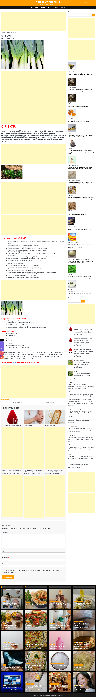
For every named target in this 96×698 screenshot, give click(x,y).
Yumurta (70, 195)
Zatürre (70, 148)
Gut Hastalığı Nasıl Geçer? (11, 667)
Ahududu (71, 416)
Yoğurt (70, 290)
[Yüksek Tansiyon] (72, 221)
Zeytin (69, 103)
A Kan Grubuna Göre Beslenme (83, 338)
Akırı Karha (72, 435)
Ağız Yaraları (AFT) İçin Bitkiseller (78, 409)
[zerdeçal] (72, 113)
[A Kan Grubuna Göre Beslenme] (70, 340)
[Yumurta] (72, 190)
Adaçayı (71, 382)
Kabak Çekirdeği (50, 425)
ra (69, 298)
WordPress (59, 695)
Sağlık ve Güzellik (89, 3)
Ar (93, 15)
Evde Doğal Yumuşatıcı (57, 646)
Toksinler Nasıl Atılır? (10, 625)
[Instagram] (2, 357)
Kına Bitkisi (77, 667)
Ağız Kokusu (72, 392)
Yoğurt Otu (71, 274)
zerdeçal (70, 118)
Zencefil (70, 133)
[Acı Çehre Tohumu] (70, 362)
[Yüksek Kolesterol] (72, 237)
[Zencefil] (72, 128)
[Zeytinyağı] (72, 66)
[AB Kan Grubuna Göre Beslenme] (70, 351)
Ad (3, 551)
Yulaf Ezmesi (71, 211)
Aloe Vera (72, 462)
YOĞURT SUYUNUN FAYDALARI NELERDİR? (79, 259)
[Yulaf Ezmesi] (72, 206)
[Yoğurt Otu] (72, 269)
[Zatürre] (72, 143)
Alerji (70, 445)
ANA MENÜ (34, 7)
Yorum (5, 533)
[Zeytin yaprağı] (72, 82)
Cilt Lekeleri (78, 688)
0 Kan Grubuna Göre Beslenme (83, 327)
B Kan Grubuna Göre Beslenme (11, 425)
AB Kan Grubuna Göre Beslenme (83, 349)
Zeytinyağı (71, 71)
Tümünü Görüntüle (18, 587)
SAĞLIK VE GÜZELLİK (48, 2)
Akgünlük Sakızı (73, 426)
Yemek (63, 7)
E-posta (5, 558)
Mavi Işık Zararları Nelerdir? (12, 688)
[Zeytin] (72, 98)
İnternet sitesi (6, 564)
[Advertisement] (33, 21)
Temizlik (56, 7)
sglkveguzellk (15, 39)
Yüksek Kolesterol (73, 242)
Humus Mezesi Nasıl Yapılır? (35, 605)
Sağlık (49, 7)
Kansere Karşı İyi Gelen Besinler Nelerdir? (10, 604)
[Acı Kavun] (70, 373)
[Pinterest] (2, 353)
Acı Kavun (77, 371)
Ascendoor (47, 695)
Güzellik (42, 7)
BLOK (14, 362)
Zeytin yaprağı (72, 87)
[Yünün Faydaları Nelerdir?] (72, 175)
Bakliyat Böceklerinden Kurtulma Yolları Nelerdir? (58, 604)
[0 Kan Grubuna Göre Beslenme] (70, 329)
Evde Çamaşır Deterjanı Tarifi (59, 625)
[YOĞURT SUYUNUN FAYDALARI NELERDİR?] (72, 254)
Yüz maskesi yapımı (73, 165)
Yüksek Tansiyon (72, 226)
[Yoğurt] (72, 284)
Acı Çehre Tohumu (79, 360)
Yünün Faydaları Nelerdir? (75, 180)
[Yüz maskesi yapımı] (72, 160)
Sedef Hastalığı (28, 425)
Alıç (70, 454)
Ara (69, 12)
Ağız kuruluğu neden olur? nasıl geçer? (80, 399)
